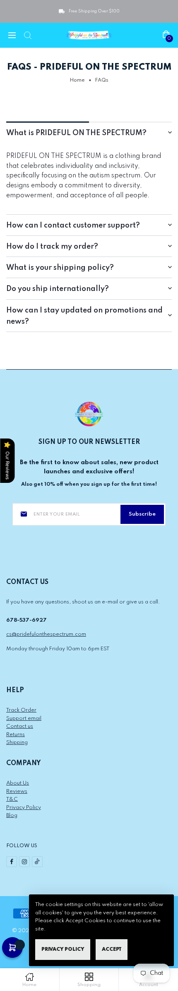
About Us (17, 783)
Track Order (21, 710)
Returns (15, 734)
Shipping (17, 742)
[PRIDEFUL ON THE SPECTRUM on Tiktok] (37, 861)
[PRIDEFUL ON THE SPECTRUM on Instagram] (24, 861)
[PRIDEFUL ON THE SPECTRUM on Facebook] (11, 861)
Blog (11, 815)
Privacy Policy (23, 807)
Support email (23, 718)
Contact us (19, 726)
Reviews (16, 791)
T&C (12, 799)
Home (77, 80)
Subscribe (142, 514)
